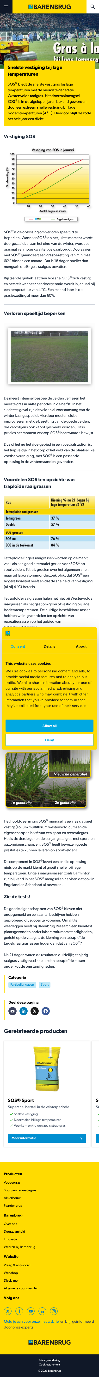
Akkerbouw (12, 1198)
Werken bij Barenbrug (19, 1247)
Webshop (11, 1273)
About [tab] (81, 646)
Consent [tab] (18, 646)
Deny (49, 740)
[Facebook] (46, 1011)
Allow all (49, 726)
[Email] (12, 1011)
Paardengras (13, 1206)
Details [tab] (50, 646)
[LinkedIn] (23, 1011)
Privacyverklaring (49, 1360)
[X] (35, 1011)
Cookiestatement (49, 1364)
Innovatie (10, 1239)
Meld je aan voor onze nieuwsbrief (32, 1322)
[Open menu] (6, 6)
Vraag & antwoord (17, 1265)
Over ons (10, 1224)
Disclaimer (11, 1281)
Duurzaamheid (14, 1232)
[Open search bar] (93, 6)
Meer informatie (24, 1138)
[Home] (49, 6)
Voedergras (12, 1183)
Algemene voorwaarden (21, 1288)
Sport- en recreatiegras (20, 1190)
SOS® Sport (21, 1100)
